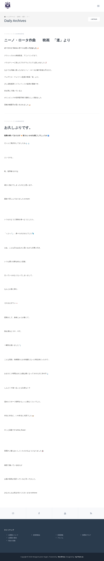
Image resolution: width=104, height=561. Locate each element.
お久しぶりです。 (18, 127)
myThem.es (79, 557)
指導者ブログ (86, 535)
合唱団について (13, 535)
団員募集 (60, 535)
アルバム (60, 538)
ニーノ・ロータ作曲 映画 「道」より (39, 40)
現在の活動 (11, 541)
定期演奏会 (36, 535)
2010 (18, 17)
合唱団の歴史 (12, 538)
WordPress (61, 557)
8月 (23, 17)
